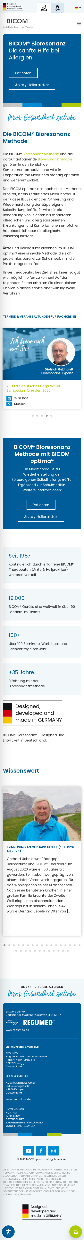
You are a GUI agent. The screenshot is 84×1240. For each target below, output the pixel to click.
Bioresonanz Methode (41, 154)
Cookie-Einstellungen (21, 1126)
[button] (32, 416)
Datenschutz (15, 1119)
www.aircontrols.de (18, 1099)
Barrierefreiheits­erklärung (24, 1122)
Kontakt (11, 1112)
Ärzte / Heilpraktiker (32, 84)
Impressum (13, 1116)
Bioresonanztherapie (55, 159)
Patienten (23, 73)
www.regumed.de (17, 1030)
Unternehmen (15, 1109)
